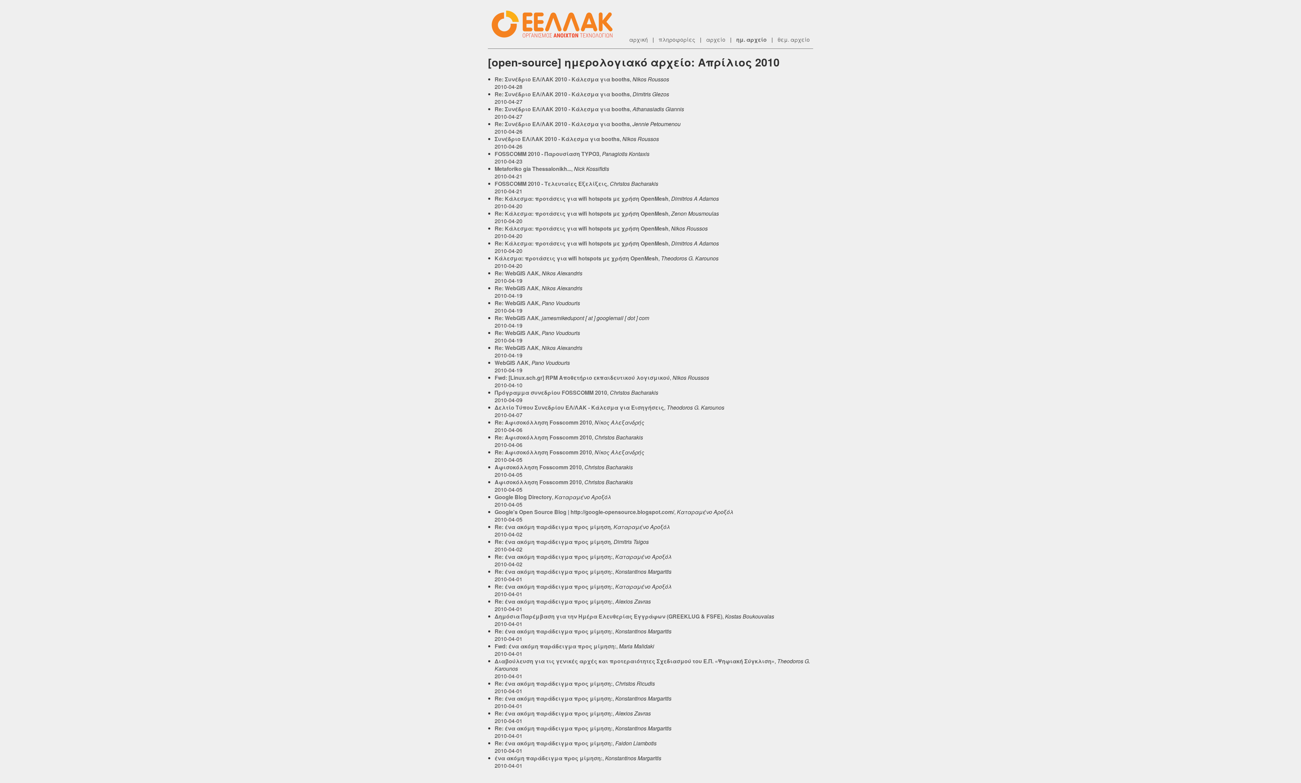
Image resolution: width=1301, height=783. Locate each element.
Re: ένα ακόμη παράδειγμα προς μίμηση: (554, 557)
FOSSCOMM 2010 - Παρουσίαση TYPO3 (547, 154)
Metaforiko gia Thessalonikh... (533, 169)
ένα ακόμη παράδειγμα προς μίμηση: (548, 758)
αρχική (638, 39)
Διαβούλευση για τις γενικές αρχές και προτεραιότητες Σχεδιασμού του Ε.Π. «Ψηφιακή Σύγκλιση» (635, 661)
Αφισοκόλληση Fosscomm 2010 (538, 467)
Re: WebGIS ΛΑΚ (517, 273)
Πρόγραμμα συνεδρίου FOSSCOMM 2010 (551, 392)
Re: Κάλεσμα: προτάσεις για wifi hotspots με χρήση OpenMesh (581, 198)
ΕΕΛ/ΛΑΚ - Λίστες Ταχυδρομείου (555, 24)
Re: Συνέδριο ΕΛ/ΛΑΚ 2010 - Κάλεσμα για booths (562, 79)
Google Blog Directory (523, 497)
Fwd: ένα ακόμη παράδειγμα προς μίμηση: (555, 646)
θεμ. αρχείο (794, 39)
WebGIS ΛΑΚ (512, 363)
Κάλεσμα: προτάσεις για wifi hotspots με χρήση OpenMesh (576, 258)
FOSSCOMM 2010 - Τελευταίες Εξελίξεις (551, 184)
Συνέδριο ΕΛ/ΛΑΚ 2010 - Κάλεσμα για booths (557, 139)
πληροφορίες (677, 39)
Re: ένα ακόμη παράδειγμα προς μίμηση (553, 527)
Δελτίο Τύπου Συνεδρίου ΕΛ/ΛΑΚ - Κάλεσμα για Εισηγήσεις (579, 407)
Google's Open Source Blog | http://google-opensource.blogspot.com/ (584, 512)
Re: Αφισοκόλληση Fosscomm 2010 (543, 422)
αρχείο (715, 39)
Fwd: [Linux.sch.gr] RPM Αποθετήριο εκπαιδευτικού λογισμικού (582, 377)
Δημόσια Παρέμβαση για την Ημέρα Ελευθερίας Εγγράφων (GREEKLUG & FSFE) (608, 616)
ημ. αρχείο (751, 39)
